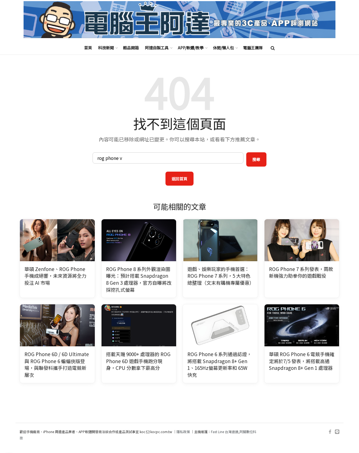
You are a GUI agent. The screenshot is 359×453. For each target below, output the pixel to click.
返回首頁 (179, 178)
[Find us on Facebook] (330, 432)
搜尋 (256, 159)
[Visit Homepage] (179, 19)
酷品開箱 (131, 47)
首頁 (88, 47)
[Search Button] (273, 48)
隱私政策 (183, 431)
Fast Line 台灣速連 (224, 431)
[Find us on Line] (337, 432)
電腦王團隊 (253, 47)
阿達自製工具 (157, 47)
